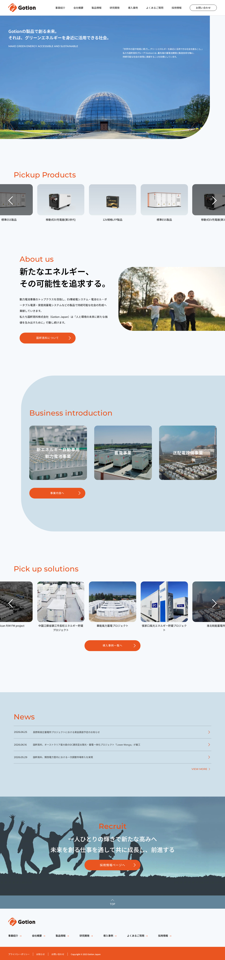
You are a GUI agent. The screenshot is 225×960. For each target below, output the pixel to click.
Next (214, 200)
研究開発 (115, 7)
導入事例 (133, 7)
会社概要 (78, 7)
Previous (10, 200)
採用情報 (177, 7)
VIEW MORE (199, 769)
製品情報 (96, 7)
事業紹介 (60, 7)
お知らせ (40, 954)
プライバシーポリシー (19, 954)
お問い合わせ (203, 7)
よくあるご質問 (154, 7)
